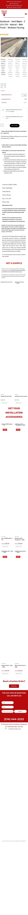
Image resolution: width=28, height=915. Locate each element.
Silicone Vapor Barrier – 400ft (20, 666)
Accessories (3, 536)
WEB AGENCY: (18, 841)
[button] (26, 14)
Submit (20, 711)
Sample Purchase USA (6, 396)
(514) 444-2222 (9, 231)
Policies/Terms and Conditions (8, 841)
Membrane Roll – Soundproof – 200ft (19, 539)
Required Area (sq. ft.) (6, 94)
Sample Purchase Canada (21, 396)
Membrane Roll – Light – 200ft (7, 666)
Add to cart (15, 125)
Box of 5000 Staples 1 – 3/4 (7, 539)
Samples (2, 394)
